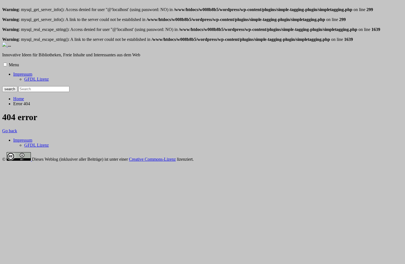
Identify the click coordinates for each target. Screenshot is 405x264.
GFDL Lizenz (36, 79)
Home (18, 98)
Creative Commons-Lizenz (152, 159)
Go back (9, 130)
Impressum (22, 74)
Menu (14, 64)
